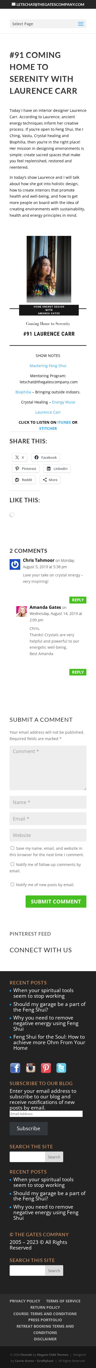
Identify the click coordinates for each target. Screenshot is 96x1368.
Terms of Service (63, 1300)
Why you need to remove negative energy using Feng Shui (45, 1023)
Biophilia (23, 391)
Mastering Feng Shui (48, 365)
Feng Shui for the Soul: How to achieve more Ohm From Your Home (49, 1042)
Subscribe (28, 1128)
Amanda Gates (45, 607)
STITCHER (48, 428)
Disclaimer (45, 1338)
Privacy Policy (25, 1300)
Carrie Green (24, 1361)
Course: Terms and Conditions (45, 1313)
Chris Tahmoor (38, 560)
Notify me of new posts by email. (45, 884)
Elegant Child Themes (52, 1355)
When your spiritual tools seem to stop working (43, 993)
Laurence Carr (48, 412)
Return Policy (45, 1307)
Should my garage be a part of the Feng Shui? (49, 1007)
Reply (78, 599)
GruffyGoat (45, 1361)
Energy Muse (63, 402)
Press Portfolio (45, 1319)
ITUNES (64, 422)
